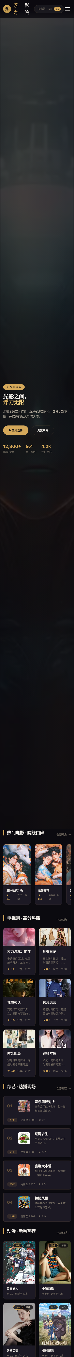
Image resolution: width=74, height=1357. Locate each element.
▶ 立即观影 (16, 430)
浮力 (17, 9)
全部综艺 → (63, 1088)
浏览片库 (42, 430)
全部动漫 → (63, 1232)
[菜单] (67, 9)
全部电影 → (63, 834)
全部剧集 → (63, 919)
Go (57, 9)
